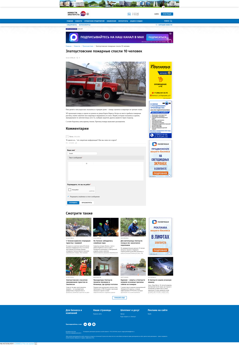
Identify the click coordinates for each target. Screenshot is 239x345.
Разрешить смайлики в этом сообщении (85, 197)
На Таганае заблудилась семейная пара (103, 242)
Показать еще (119, 298)
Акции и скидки (136, 21)
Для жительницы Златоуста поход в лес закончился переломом (131, 243)
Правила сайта (97, 314)
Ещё (146, 21)
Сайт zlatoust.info (71, 29)
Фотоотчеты (123, 21)
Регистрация (167, 14)
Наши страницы (102, 310)
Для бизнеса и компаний (74, 312)
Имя (67, 143)
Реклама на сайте (157, 310)
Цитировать (71, 143)
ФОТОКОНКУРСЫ (84, 25)
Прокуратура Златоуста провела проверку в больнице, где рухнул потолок (105, 282)
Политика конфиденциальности (73, 333)
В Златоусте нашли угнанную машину (159, 281)
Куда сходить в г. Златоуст (128, 316)
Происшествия (88, 46)
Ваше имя (71, 150)
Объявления (111, 21)
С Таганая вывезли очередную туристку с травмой (78, 242)
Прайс (149, 314)
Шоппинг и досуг (129, 310)
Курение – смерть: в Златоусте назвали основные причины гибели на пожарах (133, 282)
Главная (70, 21)
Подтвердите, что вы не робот (79, 184)
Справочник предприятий (94, 21)
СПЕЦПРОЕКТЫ (72, 25)
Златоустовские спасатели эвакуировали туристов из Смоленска (76, 282)
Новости (78, 21)
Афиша (122, 314)
